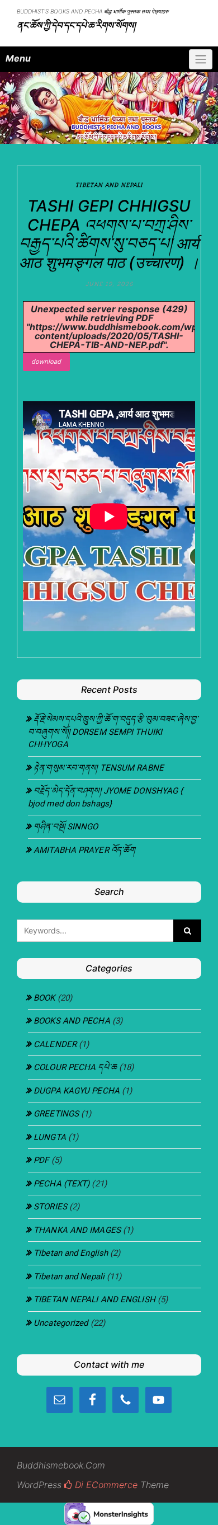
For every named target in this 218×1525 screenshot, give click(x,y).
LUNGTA (50, 1137)
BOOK (44, 998)
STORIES (50, 1207)
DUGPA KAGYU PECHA (77, 1091)
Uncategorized (61, 1323)
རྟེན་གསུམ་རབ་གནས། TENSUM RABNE (99, 768)
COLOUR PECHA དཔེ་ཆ (75, 1067)
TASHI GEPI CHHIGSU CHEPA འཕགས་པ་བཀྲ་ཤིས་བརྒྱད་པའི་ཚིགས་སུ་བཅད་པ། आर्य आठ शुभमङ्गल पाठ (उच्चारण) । (109, 234)
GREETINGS (56, 1114)
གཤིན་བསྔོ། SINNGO (66, 827)
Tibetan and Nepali (109, 184)
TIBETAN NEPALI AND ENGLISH (94, 1299)
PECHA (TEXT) (61, 1184)
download (46, 361)
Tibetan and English (71, 1253)
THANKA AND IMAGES (77, 1230)
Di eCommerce (105, 1484)
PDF (41, 1160)
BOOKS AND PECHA (72, 1021)
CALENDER (55, 1044)
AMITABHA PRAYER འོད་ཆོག (84, 850)
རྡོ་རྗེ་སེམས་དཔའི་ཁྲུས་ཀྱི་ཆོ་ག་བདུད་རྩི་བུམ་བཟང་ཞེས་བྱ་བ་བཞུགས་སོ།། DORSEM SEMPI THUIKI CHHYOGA (113, 731)
